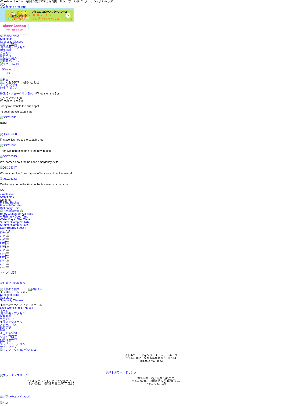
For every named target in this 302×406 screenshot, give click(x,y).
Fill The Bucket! (9, 202)
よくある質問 (8, 85)
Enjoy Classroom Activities (16, 213)
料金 (3, 330)
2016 (3, 261)
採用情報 (5, 341)
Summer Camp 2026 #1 (15, 224)
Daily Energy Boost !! (13, 227)
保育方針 (5, 316)
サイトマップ (8, 346)
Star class (6, 38)
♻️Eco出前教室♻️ (11, 210)
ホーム (4, 310)
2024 (3, 238)
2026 (3, 233)
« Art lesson (7, 194)
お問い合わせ (8, 87)
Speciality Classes (11, 41)
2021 (3, 247)
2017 (3, 258)
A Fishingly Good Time (14, 216)
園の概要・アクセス (12, 47)
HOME (4, 93)
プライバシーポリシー (14, 344)
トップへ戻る (8, 272)
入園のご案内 (8, 338)
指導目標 (5, 50)
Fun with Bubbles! (11, 205)
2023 (3, 241)
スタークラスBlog (22, 93)
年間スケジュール (11, 321)
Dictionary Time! (10, 208)
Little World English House (16, 307)
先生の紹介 (7, 318)
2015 (3, 264)
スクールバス (8, 324)
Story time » (7, 196)
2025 (3, 236)
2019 (3, 252)
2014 (3, 266)
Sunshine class (9, 36)
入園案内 (5, 52)
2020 (3, 250)
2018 (3, 255)
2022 (3, 244)
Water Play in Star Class (15, 219)
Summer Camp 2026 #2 (15, 222)
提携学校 (5, 55)
